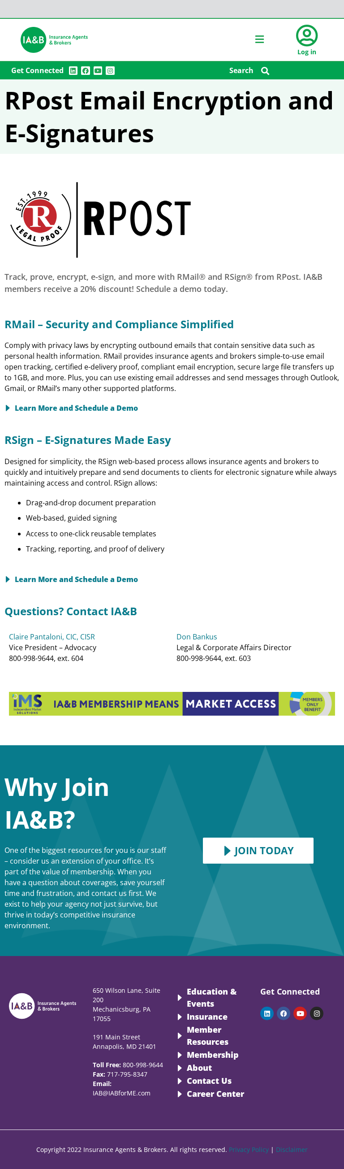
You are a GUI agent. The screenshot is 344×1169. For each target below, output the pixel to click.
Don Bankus (196, 637)
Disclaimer (292, 1149)
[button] (265, 70)
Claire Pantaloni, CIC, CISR (52, 637)
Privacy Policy (249, 1149)
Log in (306, 52)
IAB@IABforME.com (121, 1093)
